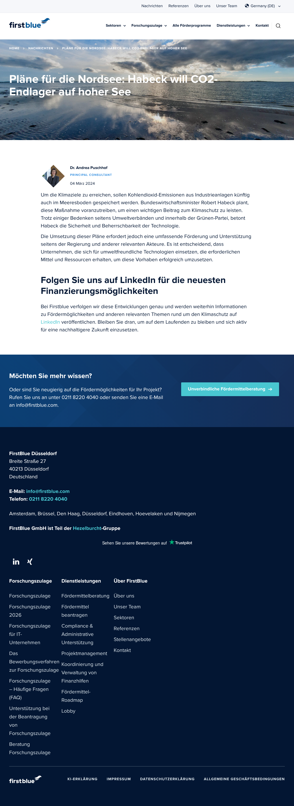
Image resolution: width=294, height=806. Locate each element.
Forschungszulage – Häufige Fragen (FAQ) (30, 689)
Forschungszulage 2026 (30, 611)
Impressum (119, 779)
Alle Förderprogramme (192, 25)
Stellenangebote (132, 639)
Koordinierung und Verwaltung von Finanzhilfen (82, 672)
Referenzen (179, 6)
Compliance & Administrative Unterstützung (77, 634)
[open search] (278, 26)
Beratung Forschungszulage (30, 748)
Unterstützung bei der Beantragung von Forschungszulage (30, 721)
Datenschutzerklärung (167, 779)
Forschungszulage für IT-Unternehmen (30, 634)
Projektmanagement (84, 653)
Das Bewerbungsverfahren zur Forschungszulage (34, 661)
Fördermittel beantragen (75, 611)
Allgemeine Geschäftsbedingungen (244, 779)
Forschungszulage (147, 25)
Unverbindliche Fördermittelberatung (227, 389)
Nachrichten (152, 6)
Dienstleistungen (231, 25)
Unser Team (226, 6)
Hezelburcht (87, 528)
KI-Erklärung (82, 779)
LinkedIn (50, 322)
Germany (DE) (263, 6)
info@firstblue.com (36, 405)
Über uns (202, 6)
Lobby (68, 711)
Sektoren (113, 25)
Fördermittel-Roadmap (75, 696)
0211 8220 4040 (80, 397)
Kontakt (262, 25)
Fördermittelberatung (85, 596)
